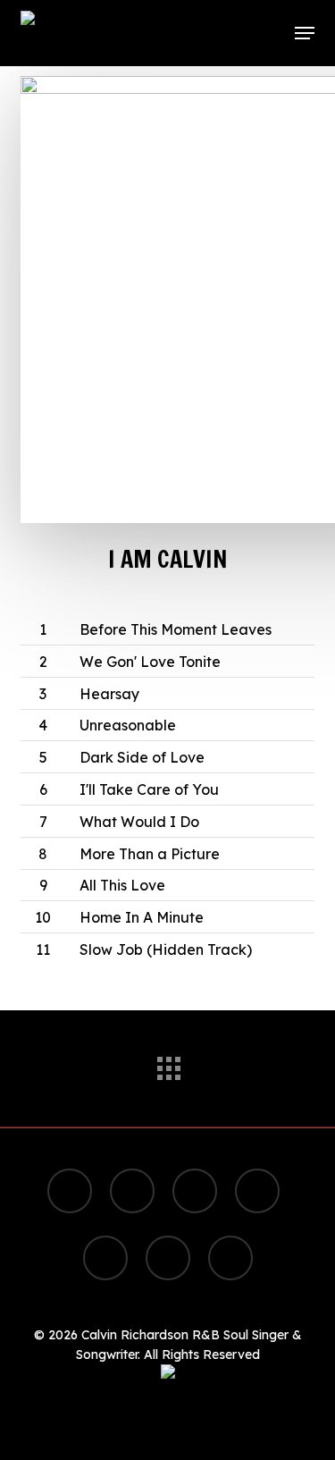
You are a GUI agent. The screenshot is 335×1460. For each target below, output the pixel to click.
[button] (304, 33)
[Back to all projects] (168, 1064)
